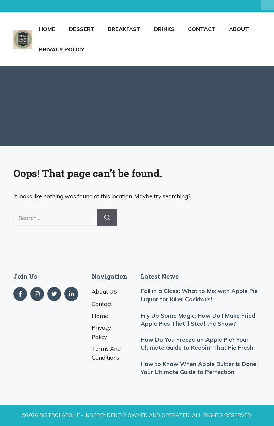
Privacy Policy (61, 49)
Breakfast (124, 29)
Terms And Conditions (106, 353)
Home (47, 29)
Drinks (164, 29)
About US (104, 291)
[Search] (107, 217)
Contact (202, 29)
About (239, 29)
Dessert (82, 29)
